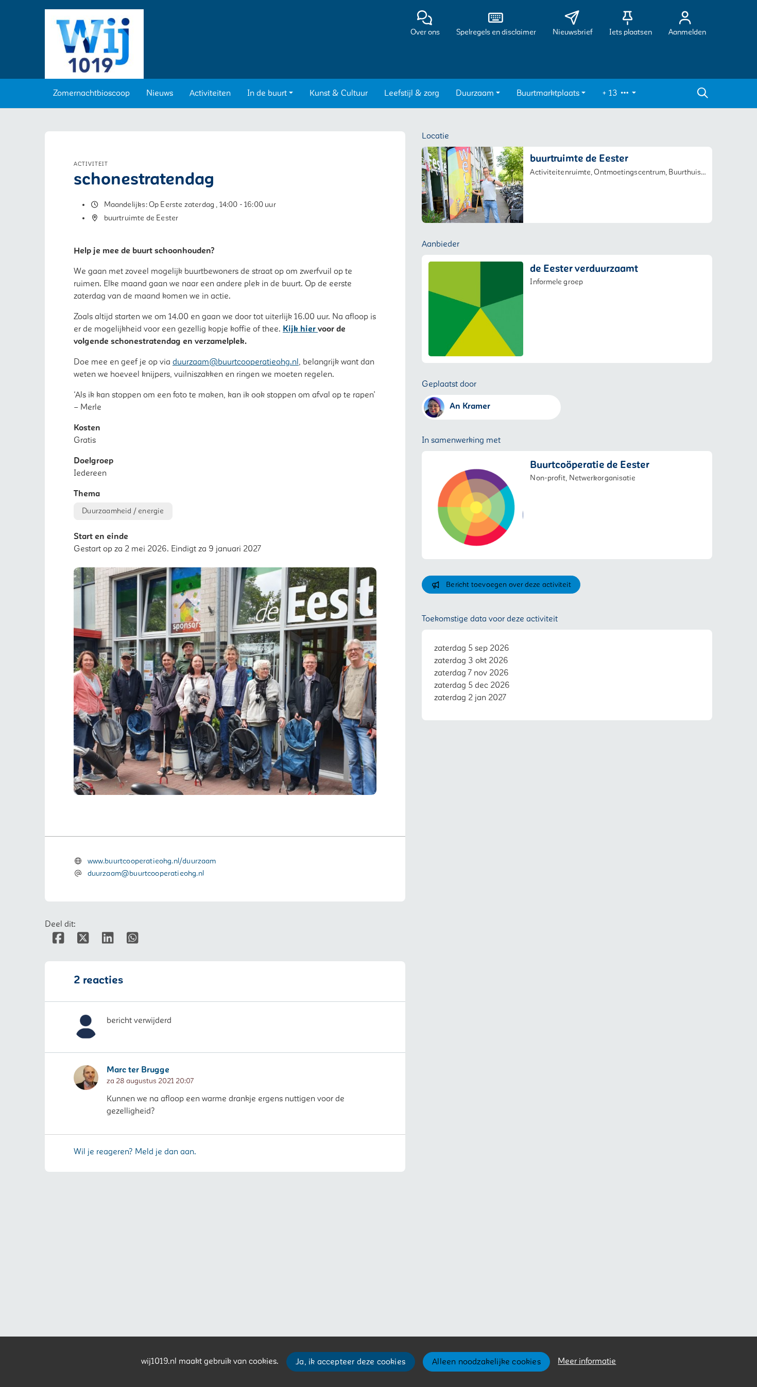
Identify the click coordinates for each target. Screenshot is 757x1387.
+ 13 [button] (611, 93)
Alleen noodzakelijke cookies (486, 1362)
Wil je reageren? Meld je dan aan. (135, 1152)
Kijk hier (300, 329)
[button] (91, 93)
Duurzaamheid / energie (123, 511)
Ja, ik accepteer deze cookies (350, 1362)
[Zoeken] (702, 93)
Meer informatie (587, 1361)
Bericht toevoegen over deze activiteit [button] (508, 584)
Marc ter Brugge (138, 1070)
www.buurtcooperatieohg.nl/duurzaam (152, 861)
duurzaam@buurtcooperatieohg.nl (236, 362)
